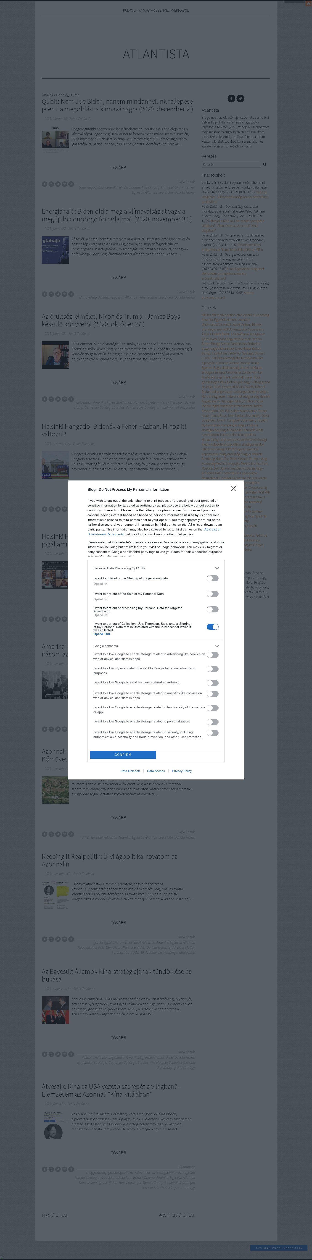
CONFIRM (123, 754)
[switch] (213, 578)
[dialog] (156, 630)
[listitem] (156, 568)
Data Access (156, 771)
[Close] (235, 490)
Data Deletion (130, 771)
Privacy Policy (182, 771)
